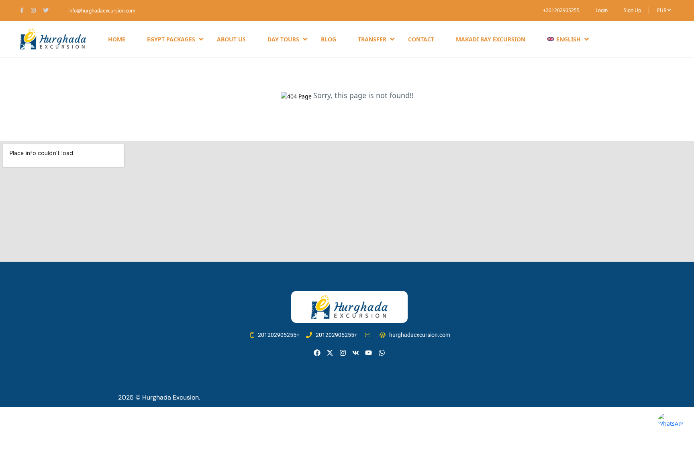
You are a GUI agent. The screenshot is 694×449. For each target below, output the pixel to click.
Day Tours (283, 39)
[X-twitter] (330, 352)
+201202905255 (561, 10)
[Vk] (355, 352)
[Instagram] (342, 352)
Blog (328, 39)
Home (116, 39)
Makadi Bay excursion (490, 39)
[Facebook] (317, 352)
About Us (231, 39)
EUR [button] (662, 10)
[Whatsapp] (381, 352)
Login (602, 10)
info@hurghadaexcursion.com (101, 10)
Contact (421, 39)
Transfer (372, 39)
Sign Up (632, 10)
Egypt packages (171, 39)
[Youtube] (368, 352)
